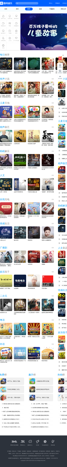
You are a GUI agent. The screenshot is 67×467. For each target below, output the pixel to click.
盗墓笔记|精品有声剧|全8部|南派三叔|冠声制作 (42, 389)
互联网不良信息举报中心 (13, 458)
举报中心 (58, 451)
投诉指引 (24, 451)
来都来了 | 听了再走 (5, 288)
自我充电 (3, 40)
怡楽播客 (16, 288)
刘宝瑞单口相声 (32, 143)
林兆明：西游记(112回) (34, 336)
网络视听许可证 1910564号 (28, 453)
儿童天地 (10, 18)
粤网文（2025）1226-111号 (14, 453)
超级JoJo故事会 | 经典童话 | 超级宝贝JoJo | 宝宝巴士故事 (5, 120)
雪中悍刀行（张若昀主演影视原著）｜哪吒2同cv (6, 265)
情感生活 (3, 25)
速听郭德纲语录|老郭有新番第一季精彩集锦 (6, 144)
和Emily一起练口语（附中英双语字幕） (6, 361)
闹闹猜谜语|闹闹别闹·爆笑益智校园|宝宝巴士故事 (34, 120)
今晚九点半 (3, 240)
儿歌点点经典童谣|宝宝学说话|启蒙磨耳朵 (20, 120)
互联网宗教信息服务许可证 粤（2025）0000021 (38, 455)
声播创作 (57, 3)
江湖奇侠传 (17, 143)
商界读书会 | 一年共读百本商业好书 (5, 216)
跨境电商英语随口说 (33, 360)
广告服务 (19, 451)
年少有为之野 (17, 264)
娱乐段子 (3, 33)
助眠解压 (16, 25)
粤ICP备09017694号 (54, 453)
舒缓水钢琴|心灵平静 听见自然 (6, 168)
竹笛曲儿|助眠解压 (32, 167)
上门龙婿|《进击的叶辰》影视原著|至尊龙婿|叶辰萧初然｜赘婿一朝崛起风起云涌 (6, 96)
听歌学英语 (44, 360)
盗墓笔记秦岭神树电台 (47, 312)
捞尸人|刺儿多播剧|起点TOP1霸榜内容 (6, 72)
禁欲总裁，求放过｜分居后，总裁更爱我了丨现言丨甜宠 (19, 96)
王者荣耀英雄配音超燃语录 (19, 313)
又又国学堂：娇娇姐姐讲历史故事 (47, 120)
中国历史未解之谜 (32, 192)
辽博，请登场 (3, 192)
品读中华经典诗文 (18, 192)
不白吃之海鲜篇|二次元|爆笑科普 (14, 389)
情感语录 (30, 240)
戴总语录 (16, 240)
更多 (53, 78)
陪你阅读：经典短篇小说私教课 (19, 216)
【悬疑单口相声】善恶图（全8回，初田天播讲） (47, 144)
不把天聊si (44, 288)
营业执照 (52, 455)
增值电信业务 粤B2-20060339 (41, 453)
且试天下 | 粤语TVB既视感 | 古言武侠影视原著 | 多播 (5, 337)
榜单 (17, 9)
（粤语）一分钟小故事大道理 (47, 337)
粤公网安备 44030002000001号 (20, 455)
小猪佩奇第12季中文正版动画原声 (43, 381)
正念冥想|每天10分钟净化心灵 (48, 168)
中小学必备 (16, 40)
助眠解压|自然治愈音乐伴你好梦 (20, 168)
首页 (5, 9)
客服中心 (53, 451)
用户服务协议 (42, 451)
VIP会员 (64, 3)
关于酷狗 (9, 451)
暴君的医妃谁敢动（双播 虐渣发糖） (33, 96)
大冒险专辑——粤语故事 (19, 337)
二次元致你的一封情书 (33, 312)
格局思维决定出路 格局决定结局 (47, 216)
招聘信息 (48, 451)
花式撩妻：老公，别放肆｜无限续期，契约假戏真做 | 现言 (47, 96)
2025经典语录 (31, 288)
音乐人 (50, 3)
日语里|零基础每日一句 (20, 360)
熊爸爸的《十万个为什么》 (33, 216)
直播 (40, 9)
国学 (16, 33)
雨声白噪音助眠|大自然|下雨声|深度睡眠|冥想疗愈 (34, 72)
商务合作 (14, 451)
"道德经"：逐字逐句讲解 (48, 192)
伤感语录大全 (3, 312)
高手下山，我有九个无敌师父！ (14, 381)
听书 (29, 9)
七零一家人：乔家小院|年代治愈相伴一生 (47, 72)
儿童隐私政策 (35, 451)
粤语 (10, 25)
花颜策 (43, 264)
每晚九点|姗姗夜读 (46, 240)
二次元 (10, 40)
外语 (3, 48)
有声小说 (3, 18)
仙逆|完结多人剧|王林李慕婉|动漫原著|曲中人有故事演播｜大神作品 (20, 72)
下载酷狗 (51, 9)
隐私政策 (29, 451)
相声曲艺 (16, 18)
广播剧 (10, 33)
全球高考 (30, 264)
